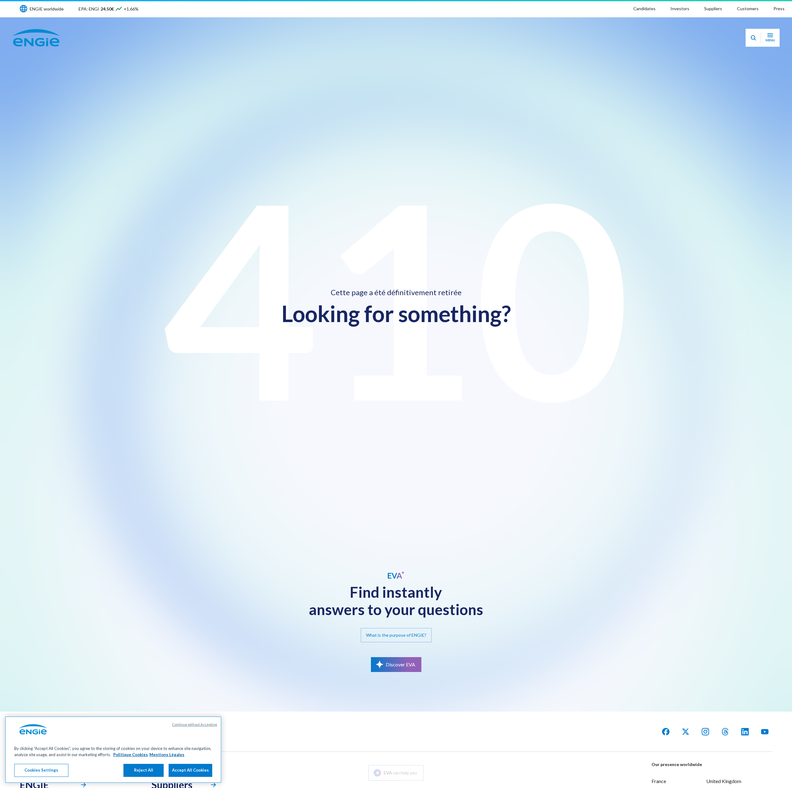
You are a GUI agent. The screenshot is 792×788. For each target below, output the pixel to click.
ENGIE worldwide (47, 8)
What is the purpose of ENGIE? (396, 635)
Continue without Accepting (194, 724)
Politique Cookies (130, 754)
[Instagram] (705, 731)
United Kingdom (723, 781)
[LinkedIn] (745, 731)
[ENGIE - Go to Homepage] (36, 38)
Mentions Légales (166, 754)
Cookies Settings (41, 770)
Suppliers (713, 8)
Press (779, 8)
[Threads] (725, 731)
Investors (679, 8)
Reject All (143, 770)
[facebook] (665, 731)
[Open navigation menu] (770, 38)
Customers (748, 8)
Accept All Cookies (190, 770)
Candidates (644, 8)
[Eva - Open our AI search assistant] (753, 37)
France (659, 781)
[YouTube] (764, 731)
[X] (685, 731)
